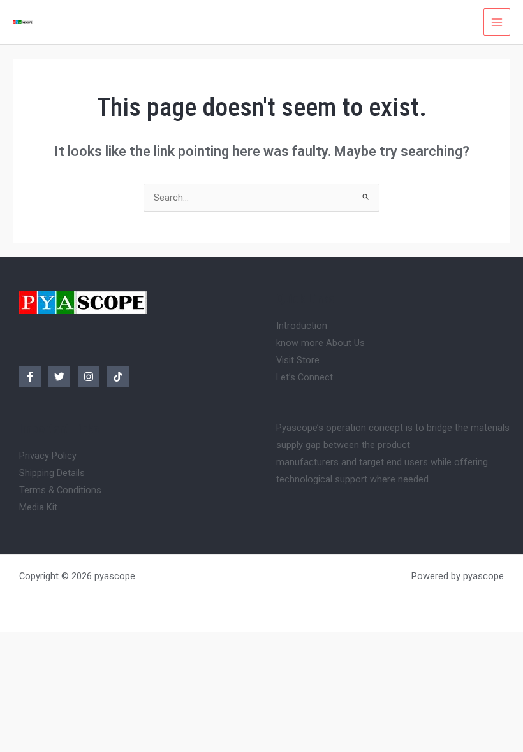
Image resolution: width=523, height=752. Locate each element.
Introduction (301, 325)
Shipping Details (52, 473)
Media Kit (38, 507)
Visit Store (298, 360)
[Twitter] (59, 376)
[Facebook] (30, 376)
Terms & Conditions (60, 490)
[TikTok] (118, 376)
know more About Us (320, 343)
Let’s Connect (304, 377)
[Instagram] (88, 376)
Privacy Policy (48, 455)
